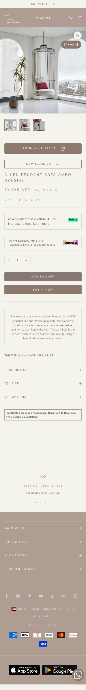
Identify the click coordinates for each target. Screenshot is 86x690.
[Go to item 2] (25, 125)
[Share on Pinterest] (32, 200)
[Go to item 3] (39, 125)
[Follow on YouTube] (41, 596)
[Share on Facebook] (19, 200)
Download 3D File (43, 163)
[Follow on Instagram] (18, 596)
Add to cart (43, 276)
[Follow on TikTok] (52, 596)
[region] (43, 484)
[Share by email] (38, 200)
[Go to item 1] (10, 125)
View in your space (37, 148)
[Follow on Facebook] (6, 596)
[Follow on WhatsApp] (75, 596)
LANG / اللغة (40, 615)
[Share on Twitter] (26, 200)
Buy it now (43, 289)
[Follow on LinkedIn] (64, 596)
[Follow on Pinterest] (29, 596)
